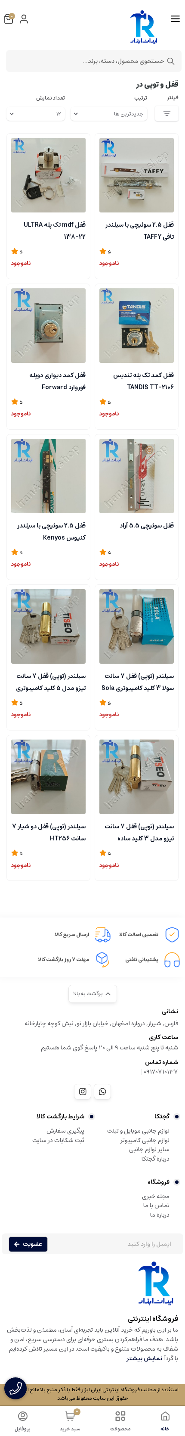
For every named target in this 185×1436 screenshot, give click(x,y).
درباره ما (160, 1215)
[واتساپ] (102, 1091)
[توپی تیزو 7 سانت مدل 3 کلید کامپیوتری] (136, 626)
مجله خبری (156, 1196)
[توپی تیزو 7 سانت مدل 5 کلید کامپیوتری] (48, 626)
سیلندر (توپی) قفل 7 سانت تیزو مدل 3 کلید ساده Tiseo (139, 831)
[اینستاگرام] (82, 1091)
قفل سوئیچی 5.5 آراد (147, 526)
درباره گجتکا (156, 1159)
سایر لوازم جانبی (149, 1149)
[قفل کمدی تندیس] (136, 325)
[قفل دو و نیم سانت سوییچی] (136, 175)
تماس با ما (156, 1205)
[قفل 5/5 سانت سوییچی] (136, 476)
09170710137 (161, 1072)
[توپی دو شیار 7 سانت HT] (48, 777)
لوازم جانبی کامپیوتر (145, 1140)
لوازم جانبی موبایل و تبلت (138, 1131)
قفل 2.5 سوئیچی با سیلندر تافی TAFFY (139, 230)
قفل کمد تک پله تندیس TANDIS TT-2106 (143, 380)
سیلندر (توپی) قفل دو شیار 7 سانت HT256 (49, 831)
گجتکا (162, 1116)
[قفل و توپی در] (92, 1287)
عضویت (32, 1244)
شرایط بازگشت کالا (60, 1116)
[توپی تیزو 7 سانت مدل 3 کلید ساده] (136, 777)
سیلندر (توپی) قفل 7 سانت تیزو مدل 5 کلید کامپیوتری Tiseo (51, 681)
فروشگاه (159, 1182)
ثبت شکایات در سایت (58, 1140)
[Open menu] (175, 18)
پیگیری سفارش (65, 1131)
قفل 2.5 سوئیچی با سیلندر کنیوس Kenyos (51, 531)
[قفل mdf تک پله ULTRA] (48, 175)
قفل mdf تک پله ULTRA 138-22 (55, 230)
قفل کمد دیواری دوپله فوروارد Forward (57, 380)
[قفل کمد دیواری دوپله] (48, 325)
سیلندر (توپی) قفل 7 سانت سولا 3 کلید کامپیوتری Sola (138, 681)
